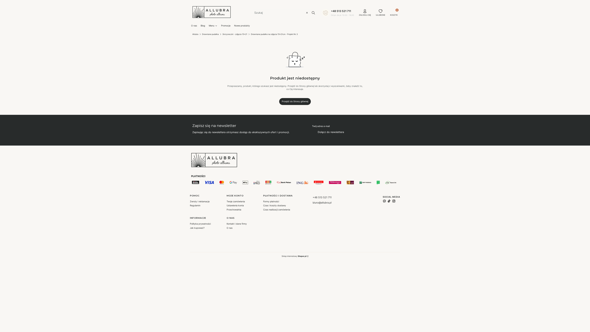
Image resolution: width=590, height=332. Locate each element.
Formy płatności (271, 201)
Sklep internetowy (294, 256)
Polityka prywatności (200, 223)
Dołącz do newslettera (331, 132)
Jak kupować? (197, 228)
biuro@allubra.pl (322, 202)
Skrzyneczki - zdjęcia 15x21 (234, 34)
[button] (313, 12)
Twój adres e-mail (321, 126)
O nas (229, 228)
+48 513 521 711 (341, 11)
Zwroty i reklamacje (200, 201)
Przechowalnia (234, 209)
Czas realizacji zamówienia (276, 209)
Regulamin (195, 205)
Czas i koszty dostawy (274, 205)
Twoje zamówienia (236, 201)
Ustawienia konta (235, 205)
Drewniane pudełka (210, 34)
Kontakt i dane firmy (237, 223)
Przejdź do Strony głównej (295, 101)
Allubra (195, 34)
